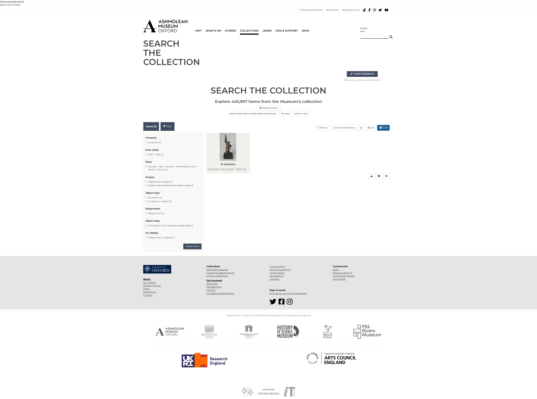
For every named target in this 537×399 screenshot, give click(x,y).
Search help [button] (300, 113)
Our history (149, 282)
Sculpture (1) (155, 197)
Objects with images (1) (160, 181)
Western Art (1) (156, 213)
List (372, 127)
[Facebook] (282, 303)
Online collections (217, 276)
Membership (214, 287)
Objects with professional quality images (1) (171, 185)
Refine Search (270, 108)
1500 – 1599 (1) (155, 154)
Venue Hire (339, 279)
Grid (384, 127)
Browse (285, 113)
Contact (148, 295)
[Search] (391, 36)
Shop (336, 269)
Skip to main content (10, 4)
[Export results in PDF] (379, 176)
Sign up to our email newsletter (288, 293)
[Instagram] (290, 303)
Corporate (212, 293)
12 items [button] (321, 127)
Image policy (277, 273)
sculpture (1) (154, 142)
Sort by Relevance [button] (343, 127)
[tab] (151, 126)
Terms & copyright (280, 269)
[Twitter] (274, 303)
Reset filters (192, 246)
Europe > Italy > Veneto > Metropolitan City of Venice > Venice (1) (172, 168)
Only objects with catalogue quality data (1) (170, 225)
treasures (222, 269)
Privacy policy (277, 266)
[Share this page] (386, 176)
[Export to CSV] (371, 176)
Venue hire (149, 292)
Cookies (274, 279)
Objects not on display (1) (161, 237)
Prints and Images (343, 276)
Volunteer (212, 283)
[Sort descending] (361, 128)
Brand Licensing (342, 273)
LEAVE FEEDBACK (363, 74)
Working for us (152, 285)
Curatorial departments (220, 273)
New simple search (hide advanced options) (253, 113)
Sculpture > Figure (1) (159, 201)
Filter (168, 126)
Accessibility (277, 276)
